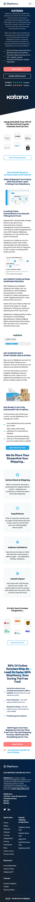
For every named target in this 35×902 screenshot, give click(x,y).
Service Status (9, 890)
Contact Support (10, 884)
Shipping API (8, 872)
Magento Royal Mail (24, 828)
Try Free (6, 835)
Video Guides (9, 869)
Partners (7, 832)
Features (7, 829)
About (6, 826)
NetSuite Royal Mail (24, 843)
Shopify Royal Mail (23, 834)
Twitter (6, 887)
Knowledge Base (10, 866)
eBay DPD (22, 839)
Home (6, 823)
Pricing (6, 842)
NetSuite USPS (24, 848)
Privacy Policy (9, 854)
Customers (8, 845)
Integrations (8, 838)
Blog (5, 848)
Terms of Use (8, 851)
